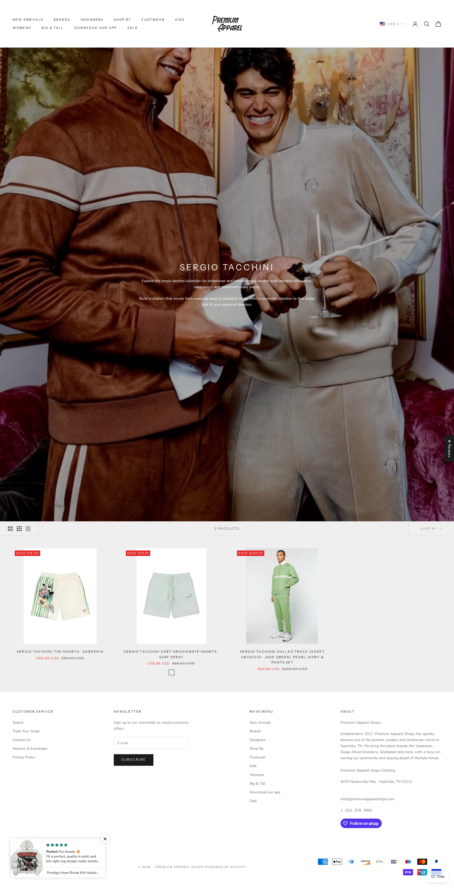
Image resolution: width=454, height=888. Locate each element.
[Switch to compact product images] (28, 529)
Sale (132, 28)
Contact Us (22, 739)
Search (18, 722)
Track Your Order (26, 731)
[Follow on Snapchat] (83, 843)
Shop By (122, 20)
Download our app (95, 28)
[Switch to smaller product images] (19, 529)
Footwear (153, 20)
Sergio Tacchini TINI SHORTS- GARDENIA (60, 652)
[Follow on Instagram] (29, 843)
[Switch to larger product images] (10, 529)
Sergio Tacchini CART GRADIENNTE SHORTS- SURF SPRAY (171, 654)
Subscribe (133, 759)
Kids (180, 20)
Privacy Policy (24, 757)
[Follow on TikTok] (70, 843)
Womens (22, 28)
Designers (92, 20)
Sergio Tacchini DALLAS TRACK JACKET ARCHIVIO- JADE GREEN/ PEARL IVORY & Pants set (282, 657)
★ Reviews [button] (449, 449)
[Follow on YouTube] (56, 843)
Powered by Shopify (226, 867)
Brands (62, 20)
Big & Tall (53, 28)
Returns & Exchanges (30, 748)
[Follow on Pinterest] (42, 843)
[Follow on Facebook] (15, 843)
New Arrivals (28, 20)
